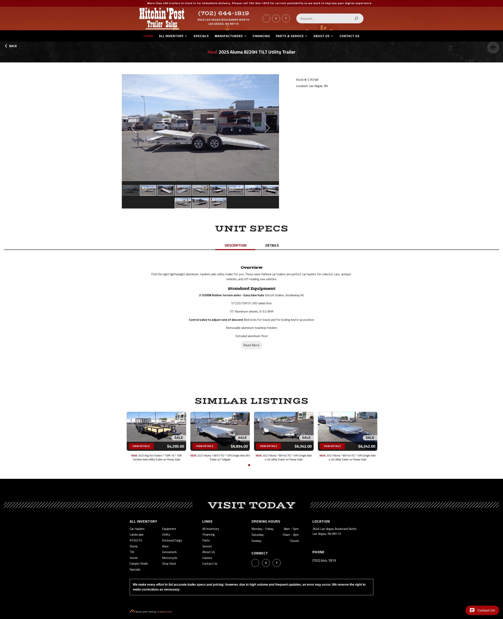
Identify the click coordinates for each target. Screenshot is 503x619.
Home (148, 37)
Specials (201, 37)
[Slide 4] (183, 190)
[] (266, 21)
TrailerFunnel (164, 611)
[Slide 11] (200, 203)
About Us (322, 37)
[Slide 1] (130, 190)
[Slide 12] (218, 203)
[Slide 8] (253, 190)
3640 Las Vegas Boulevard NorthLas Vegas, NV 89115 (223, 21)
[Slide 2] (148, 190)
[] (276, 21)
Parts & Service (290, 37)
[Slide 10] (183, 203)
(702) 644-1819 (223, 13)
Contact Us (350, 37)
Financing (261, 37)
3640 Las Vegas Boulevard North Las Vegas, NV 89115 (334, 531)
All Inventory (171, 37)
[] (286, 21)
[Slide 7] (235, 190)
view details (140, 446)
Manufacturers (229, 37)
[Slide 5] (200, 190)
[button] (249, 465)
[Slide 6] (218, 190)
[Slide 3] (165, 190)
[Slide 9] (270, 190)
